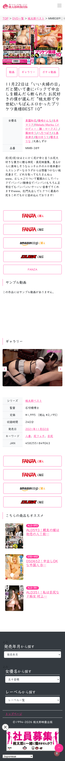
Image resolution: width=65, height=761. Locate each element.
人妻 (28, 436)
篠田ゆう (30, 133)
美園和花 (30, 120)
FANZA (32, 269)
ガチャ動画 (49, 72)
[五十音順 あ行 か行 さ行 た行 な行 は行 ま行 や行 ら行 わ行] (32, 679)
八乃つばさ (45, 133)
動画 (12, 72)
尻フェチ (39, 436)
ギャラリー (28, 72)
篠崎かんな (45, 120)
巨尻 (50, 436)
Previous (4, 369)
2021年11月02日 (37, 429)
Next (60, 369)
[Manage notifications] (57, 753)
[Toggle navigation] (58, 5)
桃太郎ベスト (33, 400)
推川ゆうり (42, 137)
